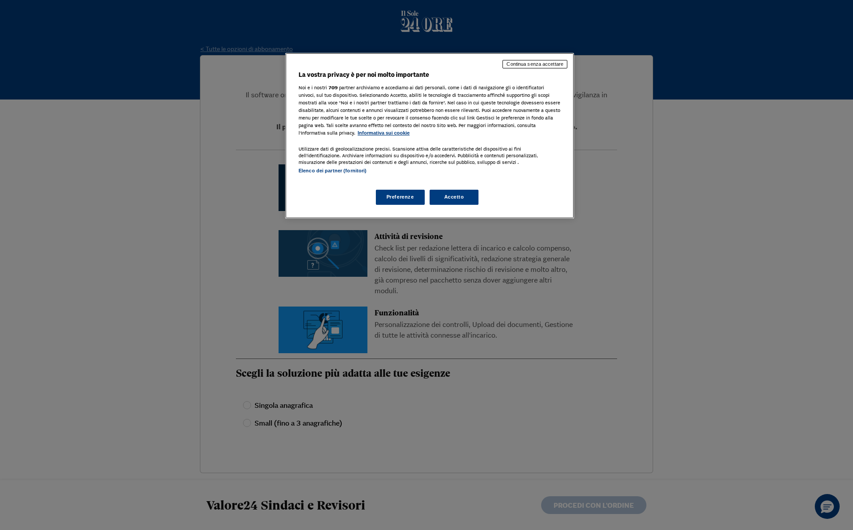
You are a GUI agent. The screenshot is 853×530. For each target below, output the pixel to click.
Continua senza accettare (534, 64)
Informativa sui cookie (384, 132)
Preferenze (400, 196)
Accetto (454, 196)
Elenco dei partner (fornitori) (333, 170)
